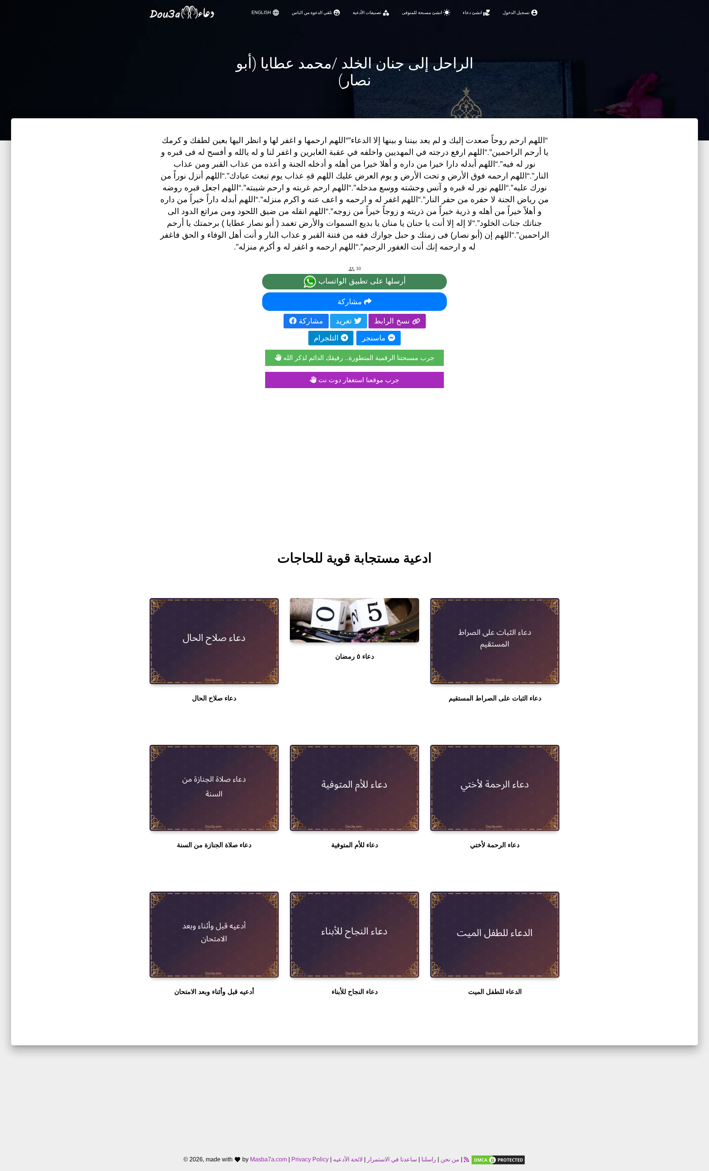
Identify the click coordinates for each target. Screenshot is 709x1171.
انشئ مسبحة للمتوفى (426, 12)
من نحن (449, 1160)
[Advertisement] (354, 461)
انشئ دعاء (476, 12)
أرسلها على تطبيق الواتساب (361, 281)
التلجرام (327, 338)
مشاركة (351, 302)
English (265, 12)
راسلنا (428, 1160)
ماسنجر (375, 338)
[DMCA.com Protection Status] (498, 1160)
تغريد (345, 321)
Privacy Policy (310, 1160)
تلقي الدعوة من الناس (316, 12)
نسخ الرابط (393, 321)
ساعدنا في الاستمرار (392, 1160)
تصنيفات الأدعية (371, 12)
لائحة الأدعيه (348, 1160)
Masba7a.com (268, 1160)
